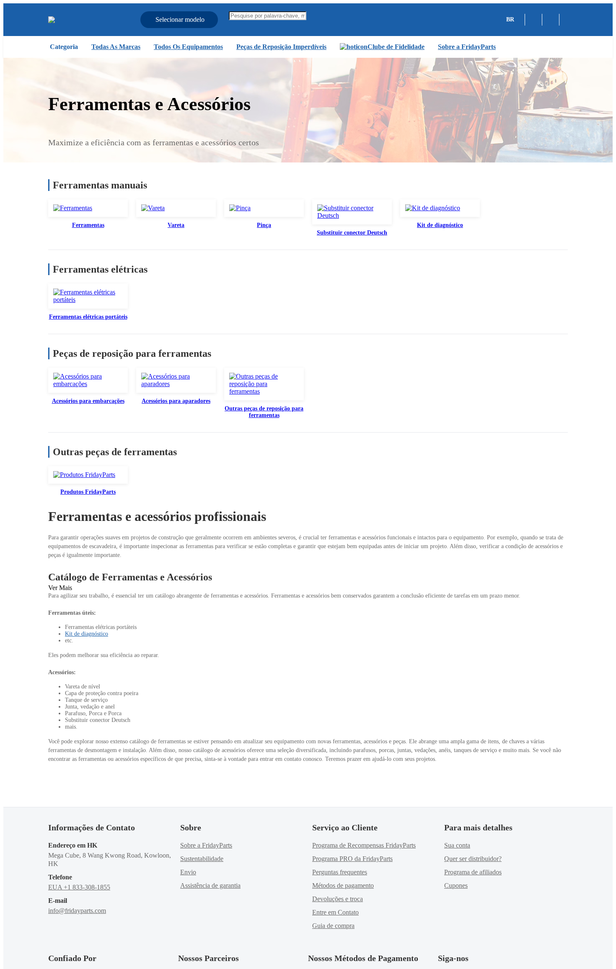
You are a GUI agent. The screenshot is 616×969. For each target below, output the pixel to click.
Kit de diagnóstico (86, 634)
